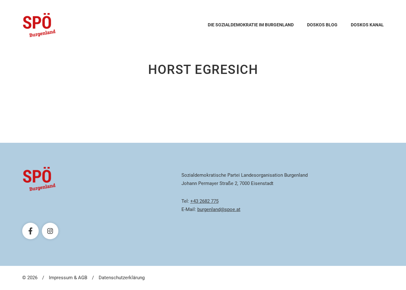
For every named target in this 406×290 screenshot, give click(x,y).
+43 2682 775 (204, 201)
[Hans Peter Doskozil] (39, 25)
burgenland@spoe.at (218, 209)
